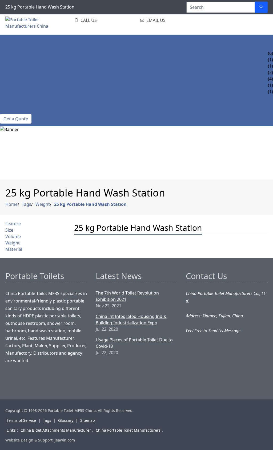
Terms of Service (21, 420)
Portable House (18, 92)
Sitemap (87, 420)
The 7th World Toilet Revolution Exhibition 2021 (127, 296)
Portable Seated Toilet (26, 53)
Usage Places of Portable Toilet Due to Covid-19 (134, 343)
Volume (13, 236)
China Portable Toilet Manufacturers (128, 430)
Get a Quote (15, 119)
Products (11, 47)
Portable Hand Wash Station (33, 79)
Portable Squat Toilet (25, 60)
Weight (42, 204)
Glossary (65, 420)
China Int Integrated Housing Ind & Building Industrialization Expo (131, 319)
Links (11, 430)
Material (13, 249)
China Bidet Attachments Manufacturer (56, 430)
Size (9, 230)
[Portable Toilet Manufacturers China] (37, 24)
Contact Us (13, 111)
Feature (13, 224)
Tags (26, 204)
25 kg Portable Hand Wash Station (90, 204)
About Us (10, 104)
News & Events (16, 98)
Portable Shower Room (27, 72)
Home (6, 40)
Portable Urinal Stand (26, 85)
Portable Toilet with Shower (33, 66)
